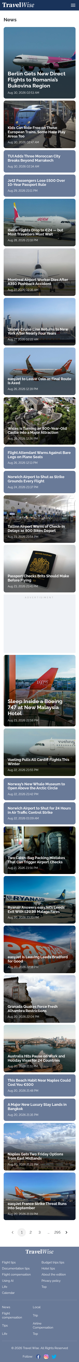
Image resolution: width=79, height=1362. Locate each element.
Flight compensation (16, 1274)
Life (4, 1287)
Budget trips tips (53, 1262)
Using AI (8, 1281)
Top (44, 1287)
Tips (5, 1325)
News (6, 1307)
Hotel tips (48, 1268)
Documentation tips (16, 1268)
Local (37, 1307)
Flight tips (9, 1262)
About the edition (54, 1274)
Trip (35, 1315)
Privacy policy (51, 1281)
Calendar (8, 1293)
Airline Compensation (43, 1325)
